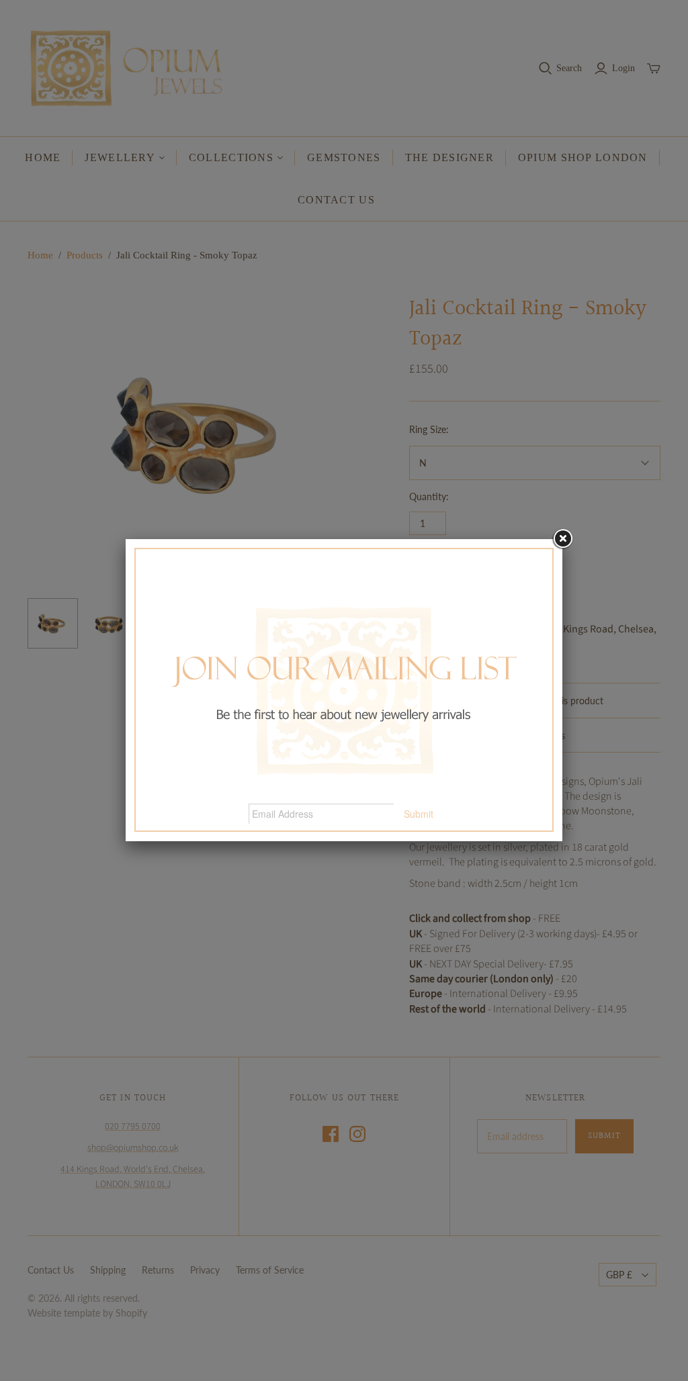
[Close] (562, 539)
